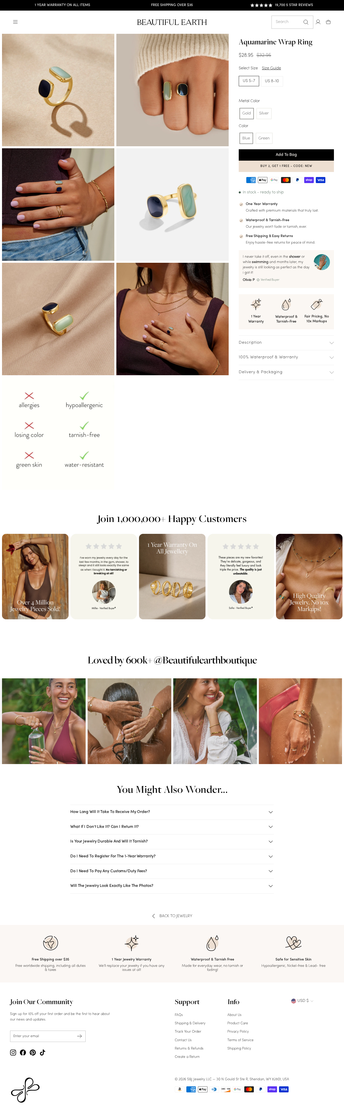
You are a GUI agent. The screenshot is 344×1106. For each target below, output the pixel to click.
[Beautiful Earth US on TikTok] (43, 1053)
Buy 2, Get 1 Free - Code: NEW (286, 166)
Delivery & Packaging (261, 372)
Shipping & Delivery (190, 1023)
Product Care (237, 1023)
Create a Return (187, 1057)
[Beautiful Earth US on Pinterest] (33, 1053)
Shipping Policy (239, 1048)
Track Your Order (188, 1031)
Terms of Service (240, 1040)
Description (250, 343)
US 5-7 (249, 81)
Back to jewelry (175, 916)
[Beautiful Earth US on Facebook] (23, 1053)
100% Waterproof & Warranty (268, 357)
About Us (234, 1015)
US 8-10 (272, 81)
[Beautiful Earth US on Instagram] (13, 1053)
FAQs (179, 1015)
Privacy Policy (238, 1031)
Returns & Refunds (189, 1048)
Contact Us (183, 1040)
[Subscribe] (80, 1036)
